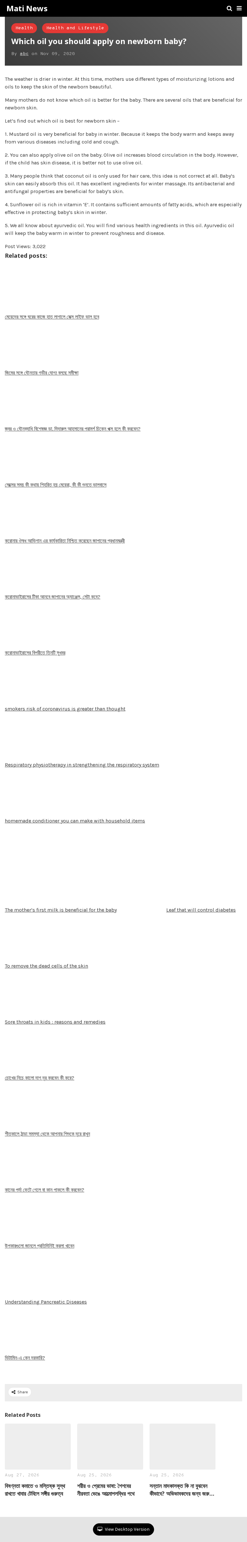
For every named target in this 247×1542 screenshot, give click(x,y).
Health (24, 28)
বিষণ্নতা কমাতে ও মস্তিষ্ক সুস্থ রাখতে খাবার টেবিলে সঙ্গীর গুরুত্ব (35, 1489)
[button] (239, 8)
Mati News (27, 8)
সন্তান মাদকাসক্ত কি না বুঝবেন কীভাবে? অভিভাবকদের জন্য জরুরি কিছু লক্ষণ (181, 1489)
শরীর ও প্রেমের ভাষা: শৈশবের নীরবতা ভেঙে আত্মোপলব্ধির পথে (106, 1489)
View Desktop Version (127, 1529)
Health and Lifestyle (75, 28)
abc (24, 54)
